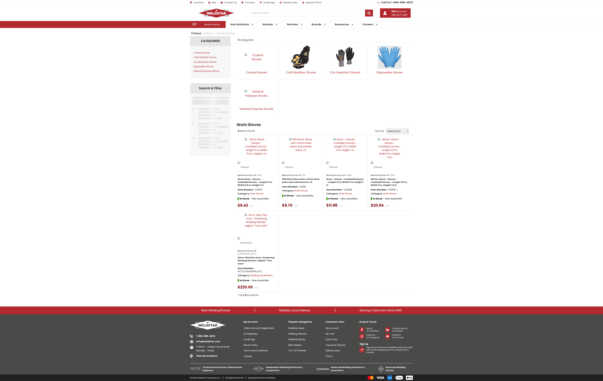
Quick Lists (331, 339)
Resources (342, 24)
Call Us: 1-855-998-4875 (397, 2)
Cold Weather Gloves (205, 57)
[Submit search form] (369, 13)
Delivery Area (290, 2)
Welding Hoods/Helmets (263, 275)
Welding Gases (296, 328)
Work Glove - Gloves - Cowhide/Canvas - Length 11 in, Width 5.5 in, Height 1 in (255, 182)
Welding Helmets (297, 333)
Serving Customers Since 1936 (381, 310)
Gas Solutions (239, 24)
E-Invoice (250, 2)
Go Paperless (251, 333)
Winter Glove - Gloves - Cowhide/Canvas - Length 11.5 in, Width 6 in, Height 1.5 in (389, 182)
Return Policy (251, 345)
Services (292, 24)
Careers (367, 24)
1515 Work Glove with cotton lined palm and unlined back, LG (300, 181)
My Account (332, 328)
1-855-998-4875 (205, 336)
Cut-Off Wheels (297, 350)
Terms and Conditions (256, 350)
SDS (214, 2)
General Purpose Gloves (206, 71)
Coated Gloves (202, 52)
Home (197, 33)
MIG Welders (295, 345)
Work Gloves (256, 193)
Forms (329, 356)
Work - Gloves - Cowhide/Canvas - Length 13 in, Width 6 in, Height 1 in (345, 182)
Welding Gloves (296, 339)
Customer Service (335, 345)
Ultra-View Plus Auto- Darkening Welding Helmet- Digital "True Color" (256, 260)
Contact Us (230, 2)
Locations (198, 2)
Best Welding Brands (215, 310)
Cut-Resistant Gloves (205, 62)
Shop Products (212, 24)
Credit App (269, 2)
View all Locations (206, 355)
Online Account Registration (259, 328)
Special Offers (313, 2)
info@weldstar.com (208, 341)
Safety (208, 33)
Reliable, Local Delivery (294, 310)
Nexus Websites (268, 377)
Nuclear (268, 24)
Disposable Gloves (203, 66)
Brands (316, 24)
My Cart (330, 333)
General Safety (226, 33)
